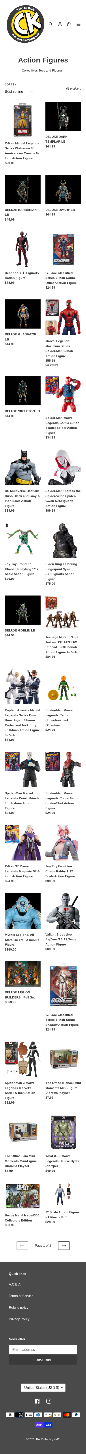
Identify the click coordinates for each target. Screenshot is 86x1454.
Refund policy (18, 1307)
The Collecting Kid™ (48, 1439)
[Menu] (78, 24)
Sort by (10, 84)
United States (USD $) (41, 1388)
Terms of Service (21, 1296)
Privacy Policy (19, 1319)
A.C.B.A (15, 1284)
